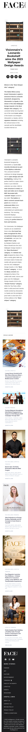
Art (5, 671)
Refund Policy (8, 707)
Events (6, 689)
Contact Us (8, 703)
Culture (7, 370)
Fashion (6, 668)
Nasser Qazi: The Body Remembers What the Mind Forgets (13, 468)
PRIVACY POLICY (9, 710)
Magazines (7, 692)
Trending (12, 407)
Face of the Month (10, 683)
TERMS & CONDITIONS (10, 713)
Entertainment (9, 677)
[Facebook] (5, 659)
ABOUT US (7, 700)
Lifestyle (14, 45)
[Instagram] (9, 659)
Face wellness (9, 461)
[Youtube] (13, 659)
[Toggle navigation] (21, 5)
